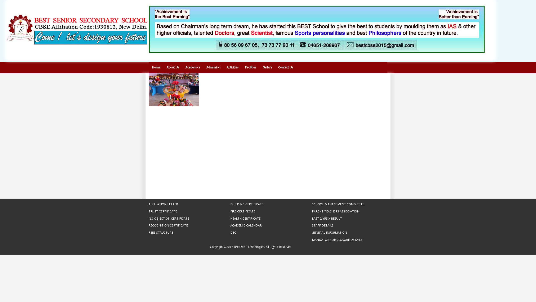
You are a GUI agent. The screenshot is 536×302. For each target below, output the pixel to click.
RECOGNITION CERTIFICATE (168, 225)
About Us (173, 67)
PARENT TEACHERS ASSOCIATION (335, 211)
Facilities (250, 67)
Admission (213, 67)
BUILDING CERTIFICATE (246, 204)
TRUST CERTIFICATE (163, 211)
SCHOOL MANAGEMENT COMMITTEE (338, 204)
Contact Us (285, 67)
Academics (193, 67)
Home (156, 67)
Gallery (267, 67)
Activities (233, 67)
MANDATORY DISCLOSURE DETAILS (337, 240)
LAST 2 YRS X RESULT (327, 218)
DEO (233, 232)
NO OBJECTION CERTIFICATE (169, 218)
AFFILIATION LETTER (163, 204)
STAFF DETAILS (323, 225)
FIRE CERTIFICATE (242, 211)
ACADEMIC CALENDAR (246, 225)
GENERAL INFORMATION (329, 232)
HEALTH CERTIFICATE (245, 218)
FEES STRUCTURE (161, 232)
